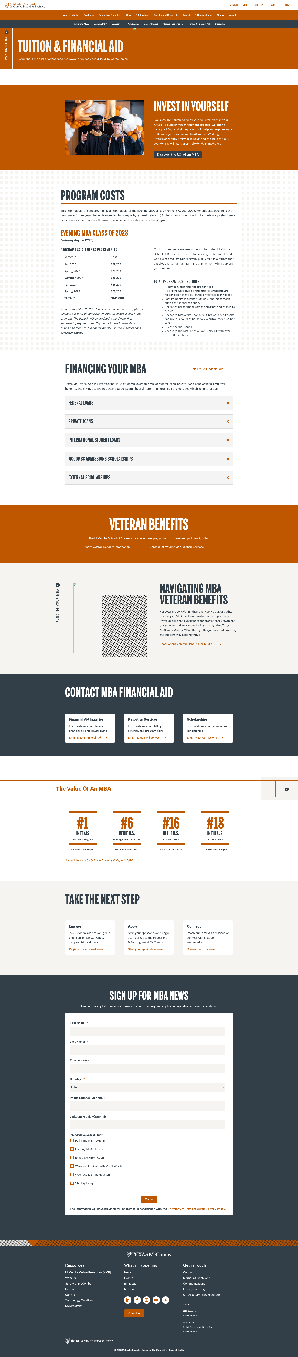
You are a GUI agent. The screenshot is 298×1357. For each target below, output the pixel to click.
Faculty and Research (166, 15)
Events (274, 5)
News (288, 5)
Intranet (70, 1289)
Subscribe (220, 24)
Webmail (71, 1278)
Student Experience (173, 24)
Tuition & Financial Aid (199, 24)
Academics (117, 24)
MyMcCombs (73, 1305)
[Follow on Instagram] (146, 1300)
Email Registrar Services (144, 737)
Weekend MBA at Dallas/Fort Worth (98, 1166)
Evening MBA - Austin (89, 1149)
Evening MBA (100, 24)
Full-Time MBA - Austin (90, 1140)
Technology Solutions (79, 1300)
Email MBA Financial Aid (207, 368)
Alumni (220, 15)
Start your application (142, 949)
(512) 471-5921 (190, 1304)
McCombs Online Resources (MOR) (88, 1272)
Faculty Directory (194, 1289)
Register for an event (82, 949)
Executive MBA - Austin (90, 1157)
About (232, 15)
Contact (234, 5)
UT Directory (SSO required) (201, 1294)
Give (245, 5)
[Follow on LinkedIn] (127, 1300)
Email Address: (81, 1060)
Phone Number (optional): (87, 1097)
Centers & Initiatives (137, 15)
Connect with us (197, 949)
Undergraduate (70, 15)
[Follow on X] (165, 1300)
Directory (259, 5)
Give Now (134, 1313)
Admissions (133, 24)
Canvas (70, 1294)
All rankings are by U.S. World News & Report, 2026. (99, 860)
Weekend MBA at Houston (92, 1174)
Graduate (89, 15)
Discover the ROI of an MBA (178, 154)
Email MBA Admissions (202, 737)
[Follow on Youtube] (156, 1300)
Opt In (149, 1199)
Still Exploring (84, 1183)
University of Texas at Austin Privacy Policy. (197, 1208)
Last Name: (79, 1041)
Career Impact (151, 24)
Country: (77, 1079)
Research (130, 1289)
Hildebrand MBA (81, 24)
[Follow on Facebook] (137, 1300)
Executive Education (110, 15)
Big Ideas (130, 1283)
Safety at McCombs (78, 1283)
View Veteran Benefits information (107, 547)
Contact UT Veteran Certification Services (177, 547)
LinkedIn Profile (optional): (88, 1116)
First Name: (79, 1022)
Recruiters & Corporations (197, 15)
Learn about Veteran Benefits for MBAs (186, 644)
